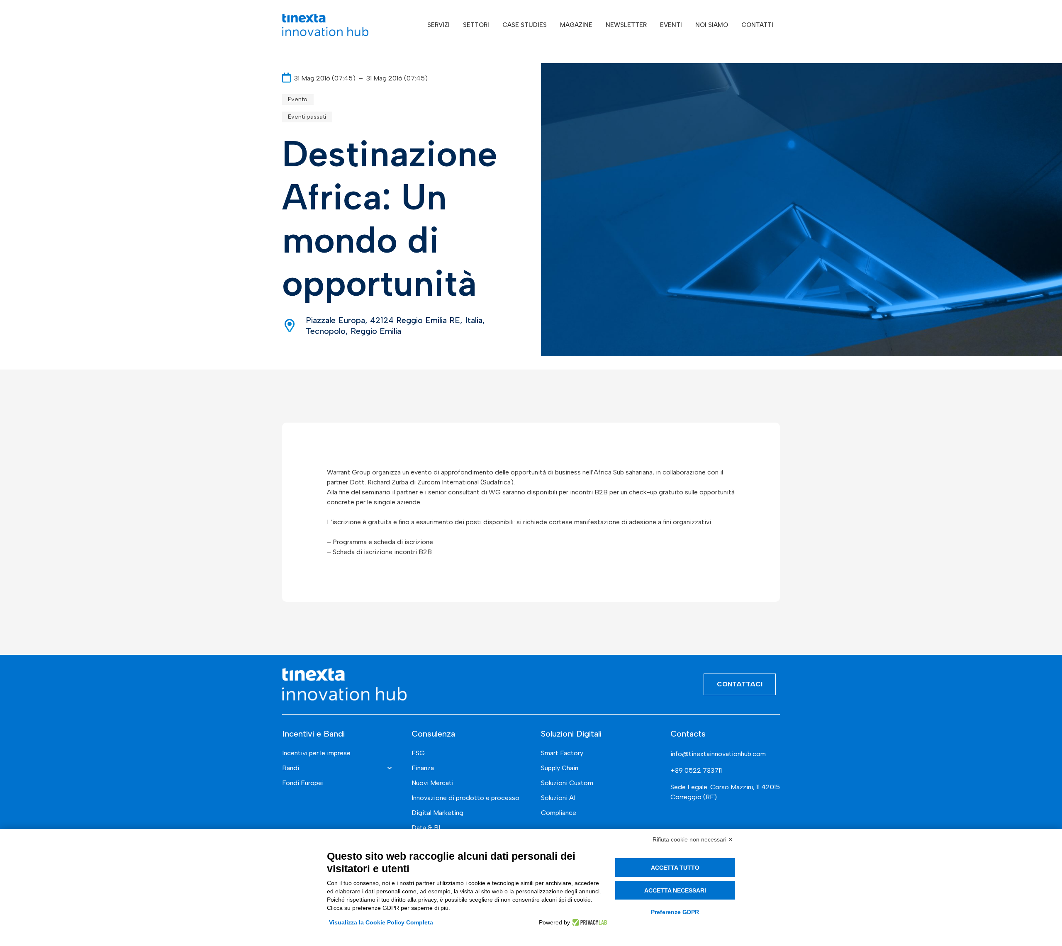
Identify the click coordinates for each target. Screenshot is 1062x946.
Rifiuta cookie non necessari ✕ (693, 839)
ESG (418, 753)
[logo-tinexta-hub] (325, 25)
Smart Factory (562, 753)
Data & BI (426, 828)
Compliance (558, 813)
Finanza (423, 768)
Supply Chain (559, 768)
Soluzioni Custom (567, 783)
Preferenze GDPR (675, 912)
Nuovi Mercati (432, 783)
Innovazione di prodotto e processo (465, 798)
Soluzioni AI (558, 798)
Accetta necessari (675, 890)
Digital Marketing (437, 813)
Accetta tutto (675, 867)
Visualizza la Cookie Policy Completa (381, 922)
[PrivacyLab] (588, 922)
